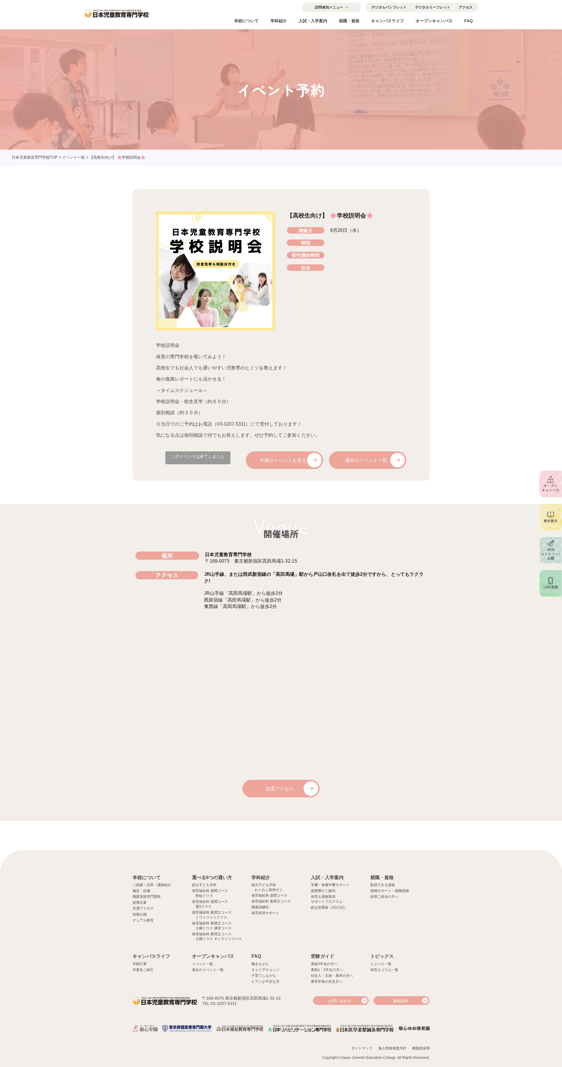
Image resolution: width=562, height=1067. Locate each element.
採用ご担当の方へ (384, 897)
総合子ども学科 (204, 885)
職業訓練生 (260, 907)
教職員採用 (421, 1048)
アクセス (466, 7)
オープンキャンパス (434, 20)
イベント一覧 (73, 157)
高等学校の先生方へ (326, 981)
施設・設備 (141, 891)
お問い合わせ (339, 1001)
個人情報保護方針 (392, 1048)
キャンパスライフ (387, 20)
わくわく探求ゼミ (269, 890)
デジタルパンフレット (389, 7)
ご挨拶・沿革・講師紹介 (152, 885)
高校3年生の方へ (324, 964)
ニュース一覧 (380, 964)
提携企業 (140, 902)
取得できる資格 (382, 885)
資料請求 (400, 1001)
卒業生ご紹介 (143, 970)
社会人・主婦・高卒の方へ (332, 976)
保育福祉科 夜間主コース (271, 901)
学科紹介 (278, 20)
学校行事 (140, 964)
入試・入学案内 (313, 20)
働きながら (260, 964)
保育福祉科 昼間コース (269, 895)
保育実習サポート (265, 913)
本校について (246, 20)
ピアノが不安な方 (265, 981)
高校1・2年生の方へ (327, 970)
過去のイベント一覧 (366, 460)
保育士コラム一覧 (384, 970)
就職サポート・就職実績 (389, 891)
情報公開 (140, 914)
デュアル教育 (143, 920)
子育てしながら (263, 976)
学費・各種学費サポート (330, 885)
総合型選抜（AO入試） (329, 907)
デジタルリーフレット (432, 7)
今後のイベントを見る (283, 460)
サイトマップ (361, 1048)
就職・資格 (349, 20)
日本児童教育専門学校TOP (35, 157)
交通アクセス (279, 788)
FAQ (468, 20)
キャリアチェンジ (265, 970)
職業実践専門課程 (147, 897)
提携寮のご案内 (323, 891)
